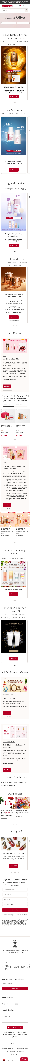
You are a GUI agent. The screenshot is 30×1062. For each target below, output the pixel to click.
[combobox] (15, 1060)
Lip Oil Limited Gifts (23, 23)
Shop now (7, 713)
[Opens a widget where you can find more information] (24, 1059)
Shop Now (7, 386)
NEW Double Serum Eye (9, 23)
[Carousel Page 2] (14, 102)
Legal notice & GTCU (8, 1048)
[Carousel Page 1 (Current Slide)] (14, 251)
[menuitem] (20, 6)
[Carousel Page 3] (15, 102)
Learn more (4, 954)
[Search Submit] (26, 10)
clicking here (21, 928)
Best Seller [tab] (8, 405)
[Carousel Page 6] (18, 872)
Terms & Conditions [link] (14, 320)
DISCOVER (13, 866)
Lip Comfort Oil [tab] (20, 405)
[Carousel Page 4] (15, 872)
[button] (15, 998)
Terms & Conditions (22, 1048)
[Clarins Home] (7, 6)
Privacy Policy (15, 1054)
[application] (13, 579)
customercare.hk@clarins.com (9, 926)
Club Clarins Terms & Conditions (15, 1051)
